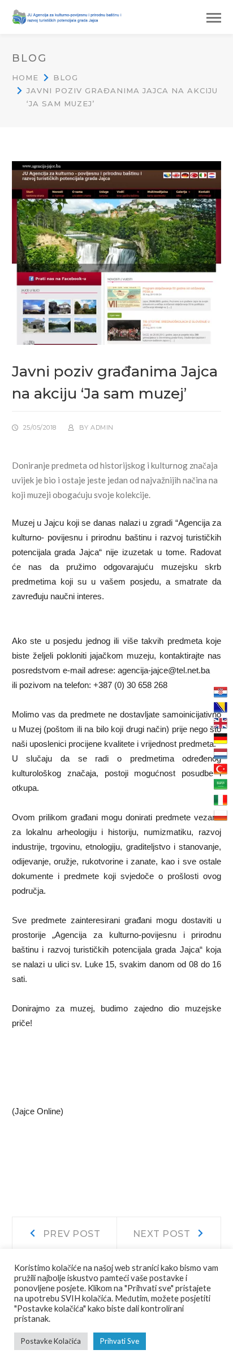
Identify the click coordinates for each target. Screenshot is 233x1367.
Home (25, 77)
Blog (65, 77)
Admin (102, 427)
